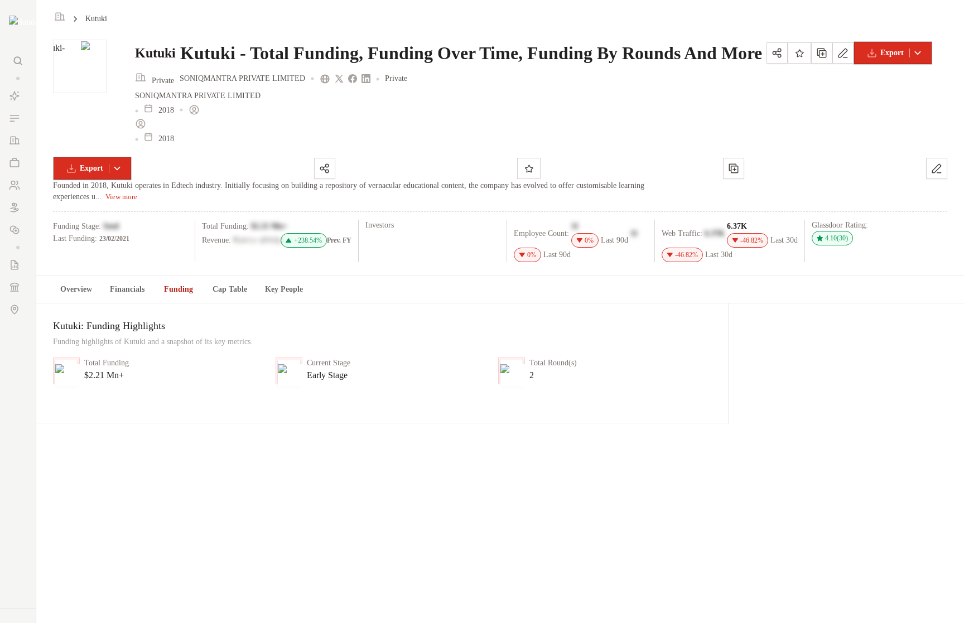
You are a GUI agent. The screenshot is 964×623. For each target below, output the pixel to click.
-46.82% (751, 240)
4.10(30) (836, 238)
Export (892, 53)
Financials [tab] (127, 289)
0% (589, 240)
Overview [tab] (76, 289)
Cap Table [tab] (230, 289)
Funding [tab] (178, 289)
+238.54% (308, 240)
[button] (18, 78)
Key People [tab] (284, 289)
